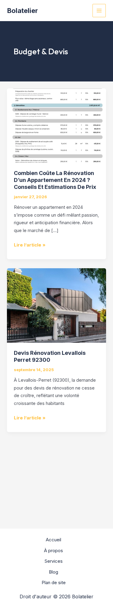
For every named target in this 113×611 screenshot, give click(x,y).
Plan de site (54, 582)
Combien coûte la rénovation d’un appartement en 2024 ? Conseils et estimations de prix (55, 180)
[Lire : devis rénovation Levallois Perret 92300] (56, 305)
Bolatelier (22, 10)
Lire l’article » (30, 244)
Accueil (53, 540)
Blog (53, 572)
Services (54, 561)
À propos (53, 550)
